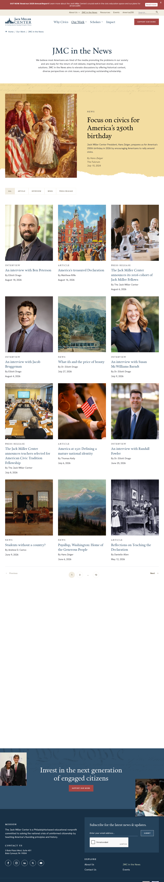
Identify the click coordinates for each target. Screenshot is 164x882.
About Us (89, 864)
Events (126, 869)
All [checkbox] (10, 191)
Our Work (20, 31)
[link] (154, 573)
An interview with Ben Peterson (28, 270)
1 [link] (71, 574)
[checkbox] (22, 191)
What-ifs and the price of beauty (81, 361)
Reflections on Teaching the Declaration (131, 547)
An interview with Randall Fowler (130, 450)
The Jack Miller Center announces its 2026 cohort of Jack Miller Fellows (132, 275)
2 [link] (79, 574)
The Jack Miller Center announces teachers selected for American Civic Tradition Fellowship (27, 455)
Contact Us (90, 869)
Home (11, 31)
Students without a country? (25, 544)
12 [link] (96, 574)
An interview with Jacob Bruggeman (22, 364)
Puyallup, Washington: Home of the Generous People (80, 547)
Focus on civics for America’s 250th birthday (113, 128)
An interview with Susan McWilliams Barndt (129, 364)
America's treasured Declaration (81, 270)
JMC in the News (131, 864)
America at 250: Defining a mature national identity (77, 450)
